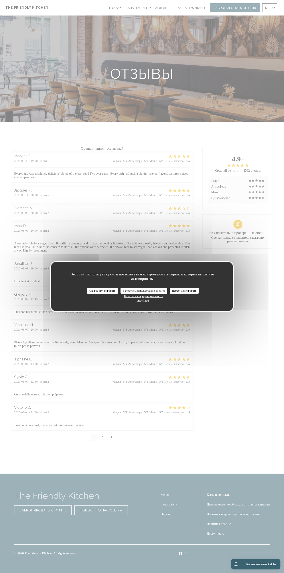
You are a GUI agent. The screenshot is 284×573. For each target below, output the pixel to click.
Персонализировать (184, 290)
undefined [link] (143, 300)
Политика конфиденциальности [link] (143, 296)
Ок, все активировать (102, 290)
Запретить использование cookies (144, 290)
